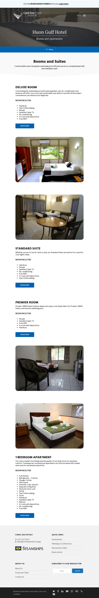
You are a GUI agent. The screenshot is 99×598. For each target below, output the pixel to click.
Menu (51, 49)
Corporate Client (22, 572)
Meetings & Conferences (62, 544)
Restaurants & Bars (59, 548)
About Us (18, 568)
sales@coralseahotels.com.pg (29, 541)
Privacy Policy (34, 591)
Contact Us (19, 577)
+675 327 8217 (23, 539)
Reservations (57, 552)
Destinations (57, 539)
